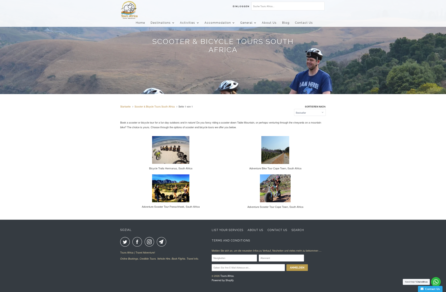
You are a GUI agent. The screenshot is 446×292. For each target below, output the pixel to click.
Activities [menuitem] (187, 22)
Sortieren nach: (315, 106)
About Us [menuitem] (269, 22)
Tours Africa (227, 276)
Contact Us (277, 230)
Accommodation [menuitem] (218, 22)
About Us (255, 230)
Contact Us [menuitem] (304, 22)
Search (297, 230)
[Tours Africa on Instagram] (150, 242)
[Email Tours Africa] (162, 242)
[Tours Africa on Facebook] (138, 242)
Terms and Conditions (231, 240)
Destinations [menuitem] (161, 22)
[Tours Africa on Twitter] (126, 242)
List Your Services (227, 230)
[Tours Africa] (138, 10)
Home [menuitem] (140, 22)
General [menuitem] (246, 22)
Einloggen (241, 6)
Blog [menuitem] (286, 22)
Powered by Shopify (223, 280)
